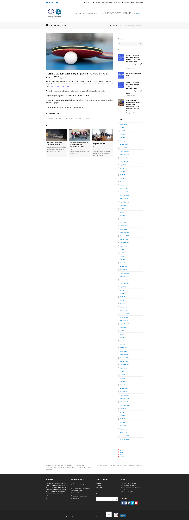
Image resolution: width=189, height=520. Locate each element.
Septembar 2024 (124, 202)
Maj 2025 (122, 175)
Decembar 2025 (124, 151)
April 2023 (122, 259)
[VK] (125, 503)
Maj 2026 (122, 134)
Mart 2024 (123, 222)
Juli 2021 (122, 331)
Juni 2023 (122, 253)
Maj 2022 (122, 297)
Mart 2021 (123, 344)
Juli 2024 (122, 209)
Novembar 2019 (124, 398)
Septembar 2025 (124, 161)
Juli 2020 (122, 371)
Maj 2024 (122, 215)
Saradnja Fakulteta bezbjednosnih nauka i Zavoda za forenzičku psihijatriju (100, 146)
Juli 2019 (122, 412)
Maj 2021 (122, 337)
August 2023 (123, 246)
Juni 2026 (122, 131)
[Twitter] (132, 503)
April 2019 (122, 422)
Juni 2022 (122, 293)
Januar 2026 (123, 148)
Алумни (126, 2)
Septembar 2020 (124, 365)
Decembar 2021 (124, 314)
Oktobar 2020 (124, 361)
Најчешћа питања (137, 2)
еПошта (88, 2)
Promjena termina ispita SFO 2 (81, 496)
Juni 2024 (122, 212)
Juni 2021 (122, 334)
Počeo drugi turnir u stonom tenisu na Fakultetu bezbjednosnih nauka (79, 144)
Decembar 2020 (124, 354)
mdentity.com (98, 517)
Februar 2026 (123, 144)
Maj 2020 (122, 378)
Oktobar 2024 (124, 198)
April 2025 (122, 178)
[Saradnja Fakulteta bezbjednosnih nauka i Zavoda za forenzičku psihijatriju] (102, 135)
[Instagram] (129, 503)
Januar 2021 (123, 351)
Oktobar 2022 (124, 280)
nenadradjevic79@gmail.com (60, 86)
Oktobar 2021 (124, 320)
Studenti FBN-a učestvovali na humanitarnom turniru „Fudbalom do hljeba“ (119, 465)
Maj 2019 (122, 419)
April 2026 (122, 137)
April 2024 (122, 219)
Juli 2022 (122, 290)
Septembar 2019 (124, 405)
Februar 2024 (123, 226)
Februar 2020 (123, 388)
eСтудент (97, 2)
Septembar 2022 (124, 283)
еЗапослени (108, 2)
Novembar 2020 (124, 358)
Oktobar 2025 (124, 158)
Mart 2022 (123, 304)
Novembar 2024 (124, 195)
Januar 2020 (123, 392)
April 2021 (122, 341)
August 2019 (123, 409)
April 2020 (122, 381)
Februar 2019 (123, 429)
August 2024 (123, 205)
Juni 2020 (122, 375)
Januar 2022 (123, 310)
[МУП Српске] (116, 517)
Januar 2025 (123, 188)
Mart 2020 (123, 385)
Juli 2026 (122, 127)
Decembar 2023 (124, 232)
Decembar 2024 (124, 192)
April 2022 (122, 300)
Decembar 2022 (124, 273)
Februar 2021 (123, 348)
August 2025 (123, 165)
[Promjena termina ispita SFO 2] (121, 75)
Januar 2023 (123, 270)
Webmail (98, 483)
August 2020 (123, 368)
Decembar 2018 (124, 436)
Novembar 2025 (124, 154)
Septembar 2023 (124, 243)
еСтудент (98, 485)
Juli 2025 (122, 168)
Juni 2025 (122, 171)
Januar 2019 (123, 432)
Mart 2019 (123, 425)
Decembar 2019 (124, 395)
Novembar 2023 (124, 236)
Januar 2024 (123, 229)
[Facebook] (122, 503)
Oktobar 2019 (124, 402)
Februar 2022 (123, 307)
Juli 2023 (122, 249)
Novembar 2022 (124, 276)
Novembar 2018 (124, 439)
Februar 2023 (123, 266)
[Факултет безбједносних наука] (54, 13)
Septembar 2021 (124, 324)
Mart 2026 (123, 141)
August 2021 (123, 327)
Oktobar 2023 (124, 239)
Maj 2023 (122, 256)
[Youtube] (136, 503)
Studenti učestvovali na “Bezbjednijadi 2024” (54, 144)
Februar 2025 (123, 185)
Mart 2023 (123, 263)
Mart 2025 (123, 182)
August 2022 (123, 287)
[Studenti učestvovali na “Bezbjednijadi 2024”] (56, 135)
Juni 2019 (122, 415)
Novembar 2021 (124, 317)
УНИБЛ (118, 2)
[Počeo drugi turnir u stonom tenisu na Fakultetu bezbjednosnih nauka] (79, 135)
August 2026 (123, 124)
